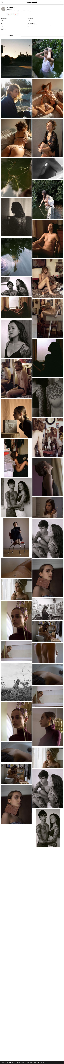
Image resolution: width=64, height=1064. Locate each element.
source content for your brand (32, 1062)
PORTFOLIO (10, 35)
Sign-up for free (4, 1062)
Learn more (42, 1062)
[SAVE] (15, 14)
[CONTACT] (9, 14)
